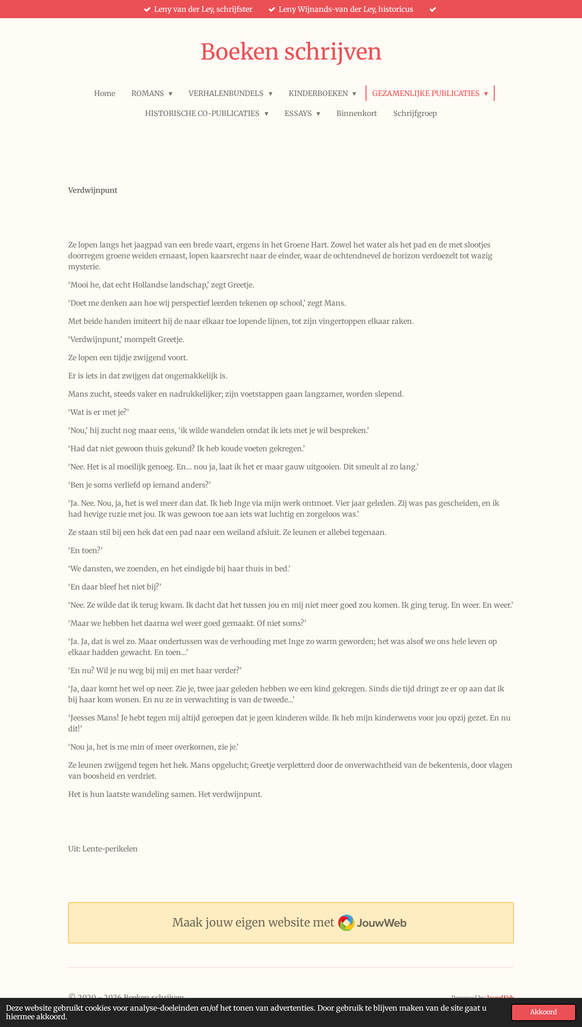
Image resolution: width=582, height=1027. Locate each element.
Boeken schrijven (291, 51)
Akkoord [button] (543, 1012)
